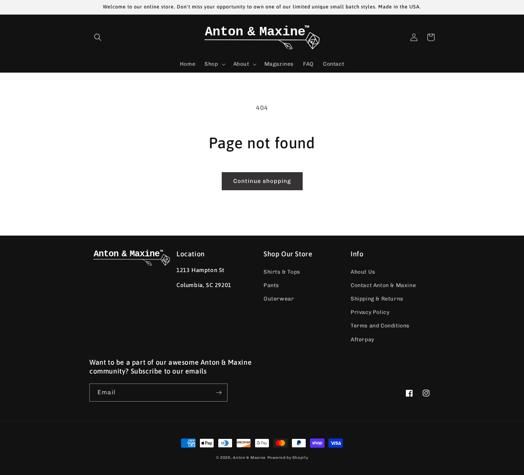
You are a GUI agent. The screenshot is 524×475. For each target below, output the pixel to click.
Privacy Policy (370, 312)
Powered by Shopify (287, 457)
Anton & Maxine (249, 457)
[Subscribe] (218, 393)
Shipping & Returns (377, 299)
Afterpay (362, 339)
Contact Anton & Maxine (383, 285)
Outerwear (279, 299)
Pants (271, 285)
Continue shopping (262, 181)
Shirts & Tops (282, 272)
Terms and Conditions (380, 325)
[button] (97, 37)
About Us (363, 272)
